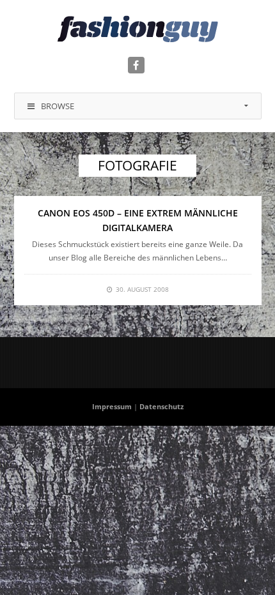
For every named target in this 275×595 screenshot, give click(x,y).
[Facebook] (136, 65)
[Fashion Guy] (138, 28)
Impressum (112, 406)
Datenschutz (161, 406)
